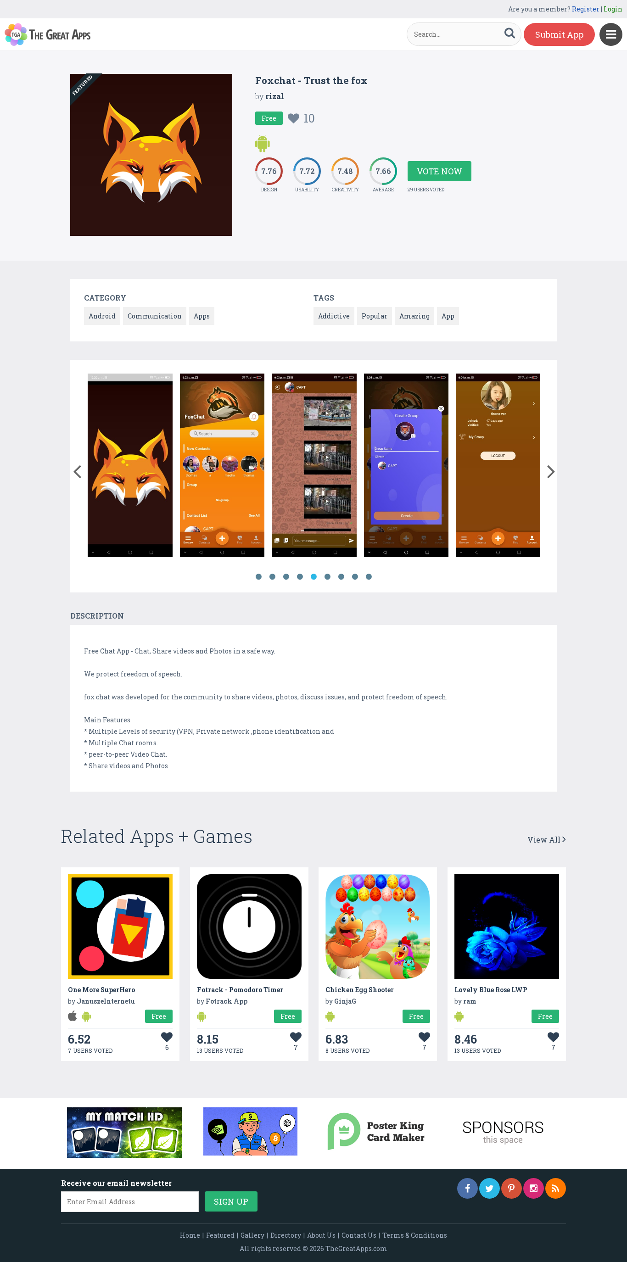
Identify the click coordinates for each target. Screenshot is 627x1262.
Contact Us (358, 1235)
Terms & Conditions (414, 1235)
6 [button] (327, 576)
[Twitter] (489, 1188)
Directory (285, 1235)
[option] (130, 467)
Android (102, 316)
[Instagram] (533, 1188)
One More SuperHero (101, 989)
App (448, 316)
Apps (202, 316)
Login (613, 9)
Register (585, 9)
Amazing (414, 316)
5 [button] (313, 576)
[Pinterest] (511, 1188)
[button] (77, 469)
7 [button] (341, 576)
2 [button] (272, 576)
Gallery (252, 1235)
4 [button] (299, 576)
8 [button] (354, 576)
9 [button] (368, 576)
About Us (321, 1235)
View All (544, 839)
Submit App (559, 34)
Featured (220, 1235)
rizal (274, 96)
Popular (374, 316)
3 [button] (286, 576)
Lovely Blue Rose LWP (490, 989)
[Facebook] (467, 1188)
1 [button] (258, 576)
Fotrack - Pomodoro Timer (240, 989)
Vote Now (439, 171)
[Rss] (555, 1188)
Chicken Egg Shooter (359, 989)
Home (190, 1235)
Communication (155, 316)
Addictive (334, 316)
